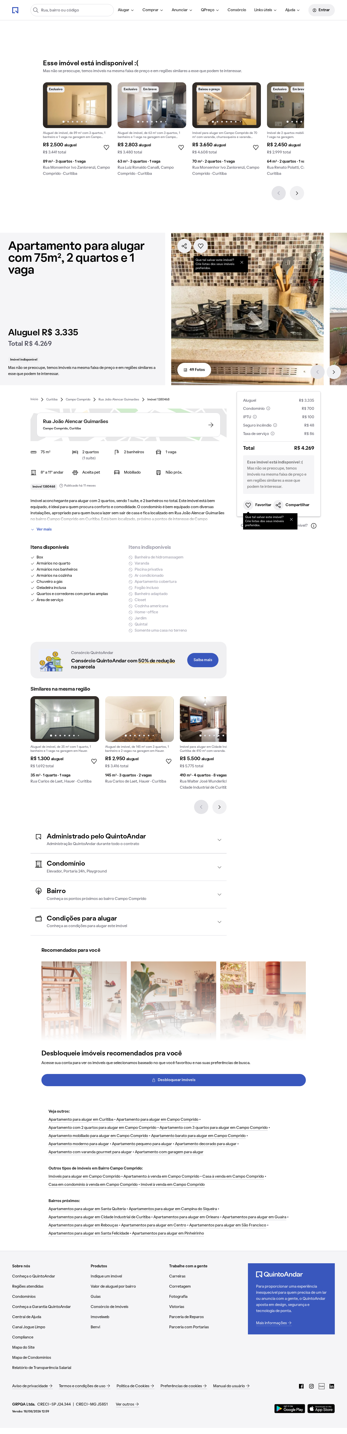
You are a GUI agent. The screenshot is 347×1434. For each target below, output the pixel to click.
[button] (128, 839)
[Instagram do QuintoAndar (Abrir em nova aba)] (311, 1386)
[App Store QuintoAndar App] (321, 1408)
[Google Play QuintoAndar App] (289, 1408)
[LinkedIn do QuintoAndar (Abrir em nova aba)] (332, 1386)
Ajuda (290, 10)
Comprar (151, 10)
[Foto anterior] (52, 105)
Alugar (123, 10)
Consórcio (237, 10)
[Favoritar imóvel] (201, 246)
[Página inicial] (15, 10)
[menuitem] (126, 10)
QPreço (207, 10)
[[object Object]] (242, 262)
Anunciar (180, 10)
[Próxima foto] (102, 105)
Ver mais (44, 529)
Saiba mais (203, 660)
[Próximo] (297, 193)
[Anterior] (279, 193)
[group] (77, 131)
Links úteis (263, 10)
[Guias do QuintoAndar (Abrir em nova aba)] (322, 1386)
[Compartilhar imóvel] (184, 246)
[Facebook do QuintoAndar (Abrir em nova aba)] (301, 1386)
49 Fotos (197, 370)
